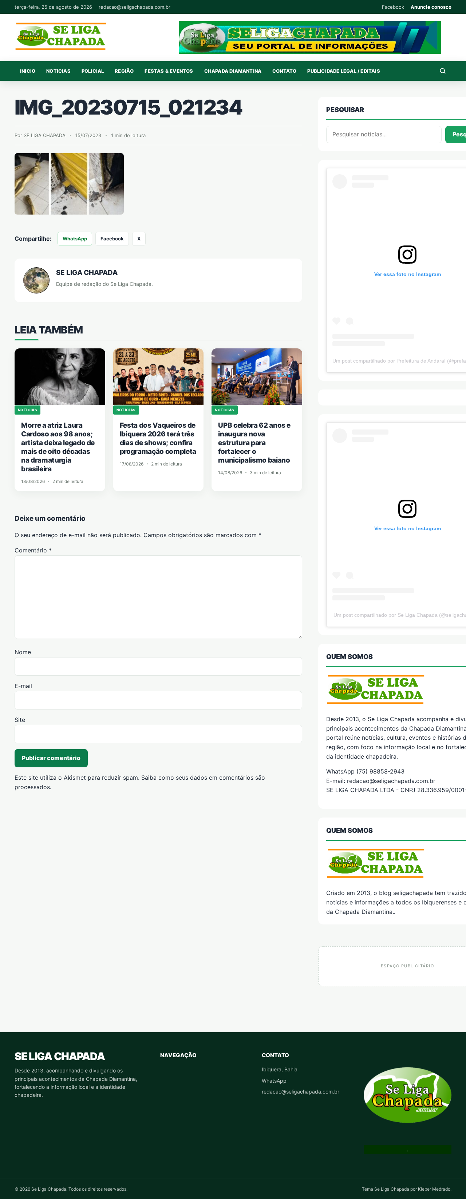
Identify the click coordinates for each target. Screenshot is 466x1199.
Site (20, 719)
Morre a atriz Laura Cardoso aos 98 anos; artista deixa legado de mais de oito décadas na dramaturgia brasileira (58, 447)
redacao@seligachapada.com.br (134, 7)
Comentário (33, 550)
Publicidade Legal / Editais (343, 71)
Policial (93, 71)
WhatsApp (75, 238)
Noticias (58, 71)
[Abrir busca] (442, 71)
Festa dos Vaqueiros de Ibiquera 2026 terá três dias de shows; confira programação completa (158, 438)
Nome (23, 652)
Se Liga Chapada (59, 1056)
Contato (284, 71)
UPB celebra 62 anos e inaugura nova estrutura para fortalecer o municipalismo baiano (254, 442)
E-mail (23, 686)
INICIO (27, 71)
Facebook (393, 7)
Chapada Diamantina (233, 71)
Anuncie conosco (431, 7)
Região (124, 71)
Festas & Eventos (169, 71)
